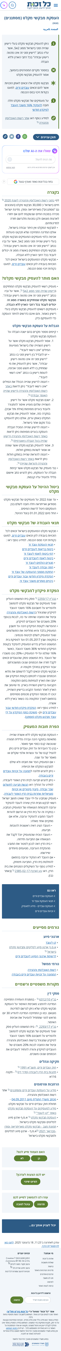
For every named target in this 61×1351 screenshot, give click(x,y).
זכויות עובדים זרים (44, 911)
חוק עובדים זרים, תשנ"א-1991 (38, 1067)
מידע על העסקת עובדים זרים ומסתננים (33, 1090)
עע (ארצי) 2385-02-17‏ (28, 871)
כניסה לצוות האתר (46, 1285)
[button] (56, 5)
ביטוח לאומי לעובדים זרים (38, 558)
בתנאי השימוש (11, 1328)
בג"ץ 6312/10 (47, 999)
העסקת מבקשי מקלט (43, 1117)
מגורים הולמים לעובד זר (39, 563)
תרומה (41, 1204)
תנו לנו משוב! (48, 1278)
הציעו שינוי (30, 1181)
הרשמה (17, 1300)
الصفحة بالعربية (50, 29)
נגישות (50, 1266)
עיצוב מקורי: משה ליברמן (20, 1264)
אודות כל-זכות (48, 1258)
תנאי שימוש (10, 167)
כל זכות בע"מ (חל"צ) (17, 1311)
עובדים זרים (22, 88)
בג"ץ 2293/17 (47, 1027)
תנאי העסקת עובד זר (40, 544)
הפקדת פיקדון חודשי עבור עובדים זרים (30, 576)
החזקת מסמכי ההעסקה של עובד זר (32, 572)
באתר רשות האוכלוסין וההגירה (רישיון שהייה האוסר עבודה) (25, 390)
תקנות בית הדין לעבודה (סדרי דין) (37, 1072)
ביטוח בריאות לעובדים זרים (37, 549)
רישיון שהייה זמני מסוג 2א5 (39, 291)
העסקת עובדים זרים (43, 896)
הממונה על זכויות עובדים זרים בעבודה (34, 974)
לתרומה (50, 1282)
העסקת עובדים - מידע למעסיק (37, 906)
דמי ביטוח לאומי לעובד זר (38, 554)
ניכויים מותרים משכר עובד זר (36, 581)
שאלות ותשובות (47, 1262)
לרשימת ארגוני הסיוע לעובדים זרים (35, 956)
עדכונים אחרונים (46, 1274)
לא (22, 1158)
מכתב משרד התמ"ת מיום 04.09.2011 (34, 1099)
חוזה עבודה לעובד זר (41, 567)
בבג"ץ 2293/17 (47, 599)
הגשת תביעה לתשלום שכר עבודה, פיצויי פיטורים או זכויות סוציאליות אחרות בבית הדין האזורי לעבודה (28, 789)
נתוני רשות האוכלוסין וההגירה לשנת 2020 (29, 200)
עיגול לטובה (23, 1204)
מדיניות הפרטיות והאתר (43, 1270)
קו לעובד (51, 943)
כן (39, 1158)
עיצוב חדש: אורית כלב (21, 1268)
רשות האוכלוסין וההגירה (21, 612)
